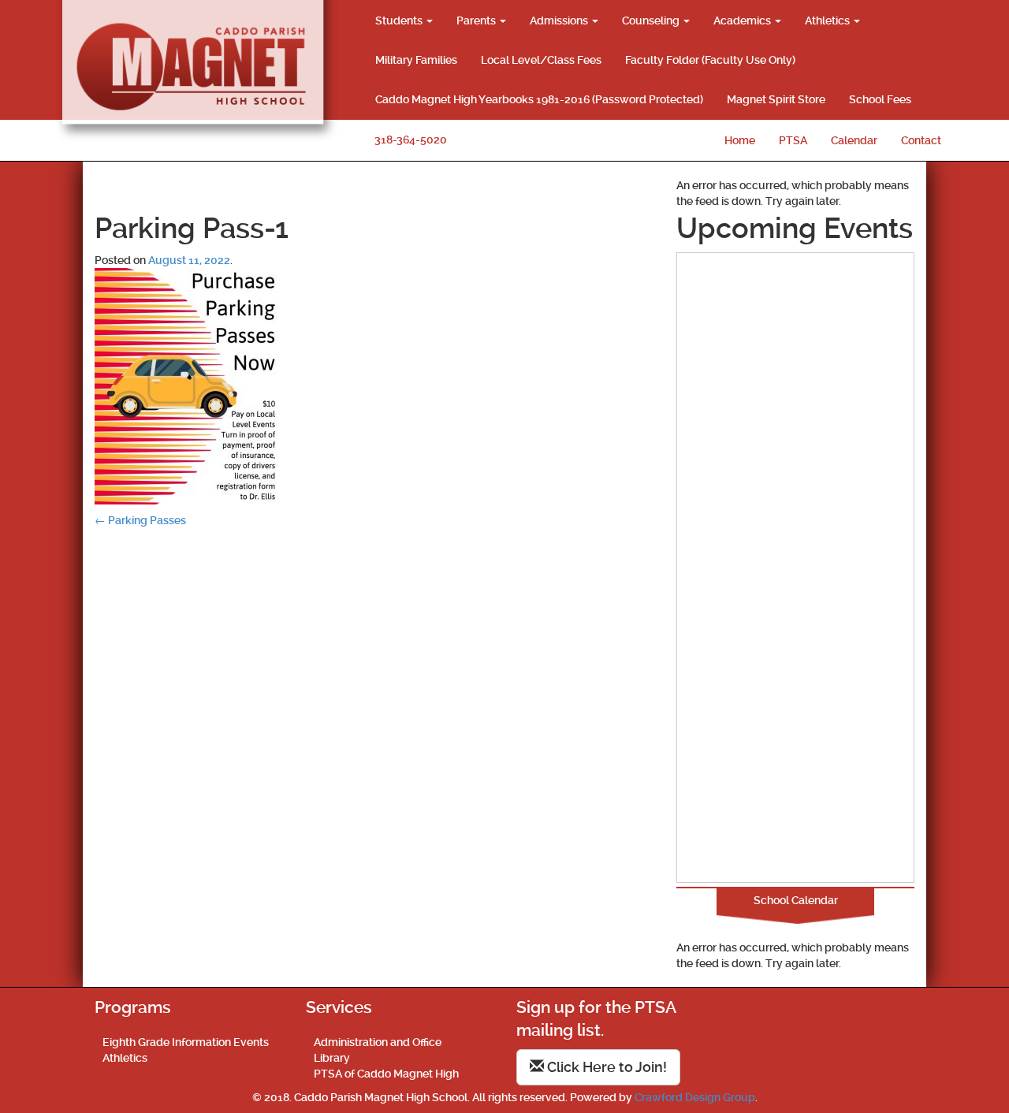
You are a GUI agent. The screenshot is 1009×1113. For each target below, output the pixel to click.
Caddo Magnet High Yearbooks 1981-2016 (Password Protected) (539, 99)
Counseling (652, 20)
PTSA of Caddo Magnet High (386, 1073)
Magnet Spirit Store (776, 99)
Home (739, 140)
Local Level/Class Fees (541, 60)
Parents (477, 20)
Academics (743, 20)
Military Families (416, 60)
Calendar (854, 140)
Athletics (828, 20)
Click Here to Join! (605, 1067)
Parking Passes (140, 520)
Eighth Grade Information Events (185, 1042)
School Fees (880, 99)
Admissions (560, 20)
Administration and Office (377, 1042)
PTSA (793, 140)
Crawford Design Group (695, 1097)
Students (400, 20)
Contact (921, 140)
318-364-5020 (410, 139)
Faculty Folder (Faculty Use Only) (710, 60)
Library (332, 1058)
